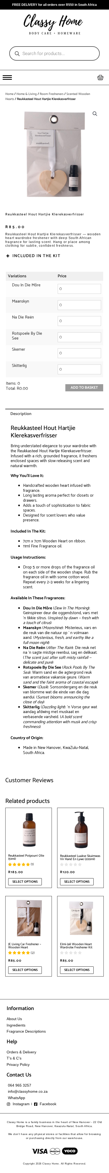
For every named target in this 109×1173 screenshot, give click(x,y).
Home (9, 94)
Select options (25, 881)
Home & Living (26, 94)
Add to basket (84, 388)
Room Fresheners (51, 94)
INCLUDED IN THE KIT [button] (36, 255)
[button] (95, 114)
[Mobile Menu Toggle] (7, 77)
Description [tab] (20, 413)
